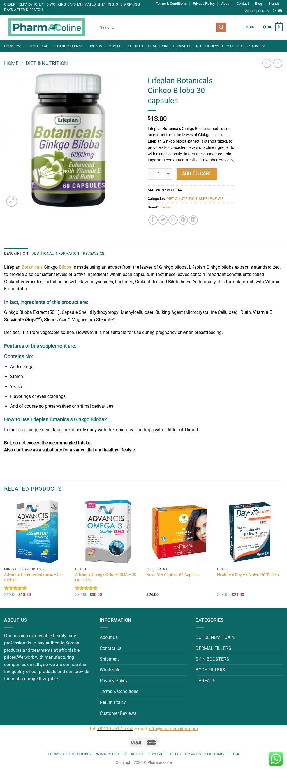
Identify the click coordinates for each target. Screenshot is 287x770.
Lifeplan (165, 207)
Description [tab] (16, 253)
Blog (258, 3)
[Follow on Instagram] (274, 11)
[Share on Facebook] (153, 220)
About (225, 3)
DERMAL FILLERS (186, 46)
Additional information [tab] (55, 253)
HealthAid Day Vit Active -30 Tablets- (248, 574)
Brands (274, 3)
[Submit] (221, 27)
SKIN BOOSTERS (212, 659)
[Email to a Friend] (173, 220)
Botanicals (31, 267)
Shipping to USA (256, 11)
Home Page (14, 46)
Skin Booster (65, 46)
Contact (243, 3)
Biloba (65, 267)
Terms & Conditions (171, 3)
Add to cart (197, 173)
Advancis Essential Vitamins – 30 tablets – (33, 577)
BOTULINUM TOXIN (151, 46)
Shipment (109, 659)
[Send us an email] (280, 11)
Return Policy (113, 702)
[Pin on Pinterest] (183, 220)
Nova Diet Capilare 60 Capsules (173, 574)
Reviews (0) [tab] (93, 253)
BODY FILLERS (118, 46)
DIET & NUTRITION (47, 63)
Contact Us (110, 648)
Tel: (93, 728)
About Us (109, 637)
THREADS (94, 46)
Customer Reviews (118, 713)
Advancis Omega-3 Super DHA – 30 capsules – (105, 577)
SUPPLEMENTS (211, 198)
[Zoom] (11, 201)
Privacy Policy (204, 3)
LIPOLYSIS (214, 46)
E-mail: (166, 728)
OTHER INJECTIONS (244, 46)
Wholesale (110, 669)
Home (11, 63)
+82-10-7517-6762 (115, 728)
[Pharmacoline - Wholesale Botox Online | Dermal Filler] (46, 27)
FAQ (45, 46)
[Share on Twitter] (163, 220)
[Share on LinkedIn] (193, 220)
